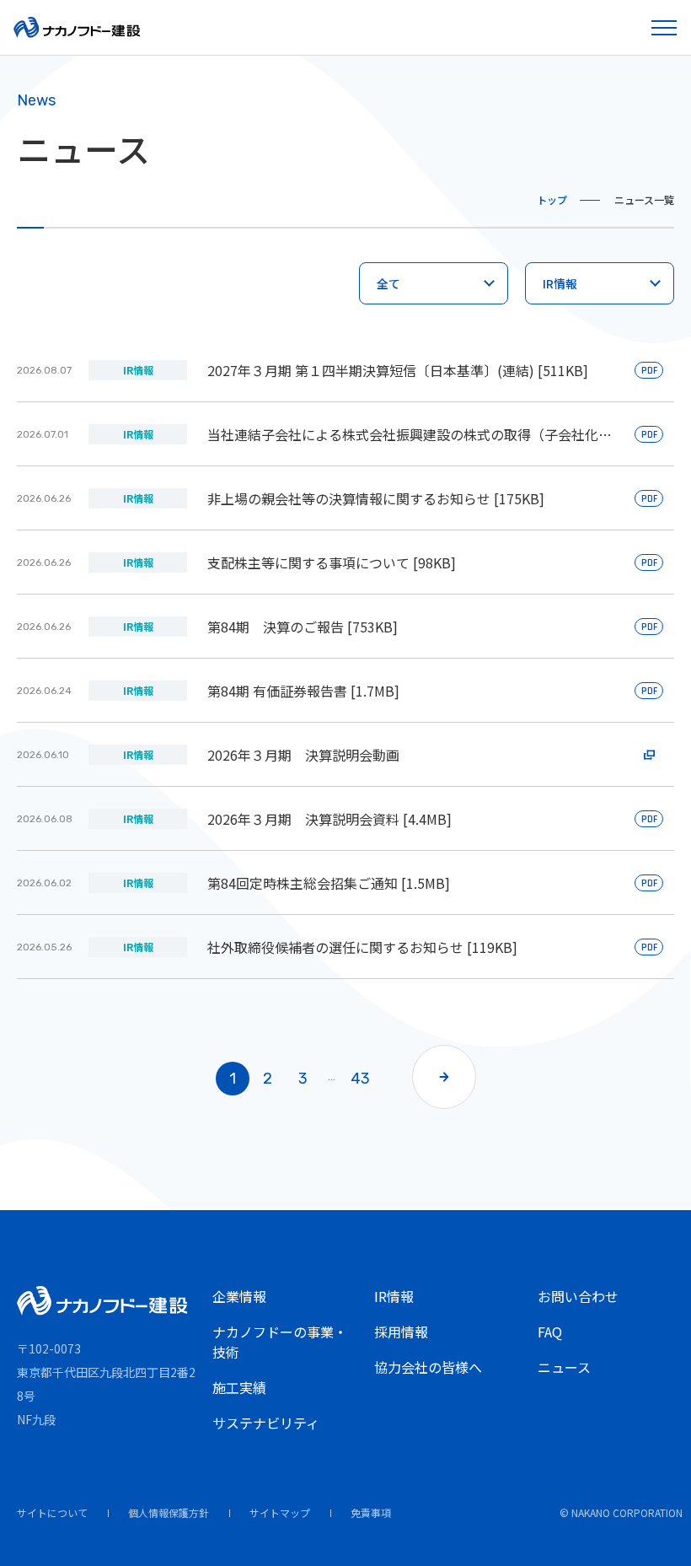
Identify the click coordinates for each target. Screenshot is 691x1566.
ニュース (564, 1367)
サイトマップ (279, 1512)
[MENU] (665, 27)
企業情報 (239, 1296)
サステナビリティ (265, 1423)
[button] (444, 1077)
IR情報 (394, 1296)
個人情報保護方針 (168, 1512)
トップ (552, 199)
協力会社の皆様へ (428, 1367)
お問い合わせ (578, 1296)
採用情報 (401, 1331)
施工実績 (239, 1387)
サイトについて (52, 1512)
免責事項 (371, 1512)
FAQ (550, 1331)
